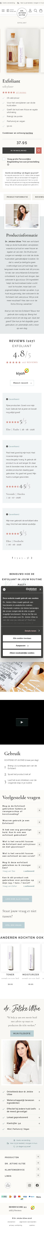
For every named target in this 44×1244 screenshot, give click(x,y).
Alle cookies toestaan (22, 638)
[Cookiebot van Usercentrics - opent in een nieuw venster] (27, 589)
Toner (10, 974)
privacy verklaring (15, 1225)
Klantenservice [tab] (15, 1170)
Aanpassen (20, 646)
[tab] (22, 383)
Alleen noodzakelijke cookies (22, 653)
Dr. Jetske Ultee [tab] (15, 1164)
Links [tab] (8, 1176)
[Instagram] (29, 1185)
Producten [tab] (12, 1157)
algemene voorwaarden (28, 1222)
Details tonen (30, 631)
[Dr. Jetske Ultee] (8, 1185)
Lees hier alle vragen (17, 899)
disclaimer (11, 1222)
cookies (32, 1225)
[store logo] (22, 13)
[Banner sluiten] (40, 589)
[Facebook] (37, 1185)
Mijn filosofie (22, 1033)
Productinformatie (17, 197)
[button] (8, 164)
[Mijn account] (30, 10)
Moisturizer (30, 974)
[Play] (22, 722)
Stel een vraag (14, 925)
